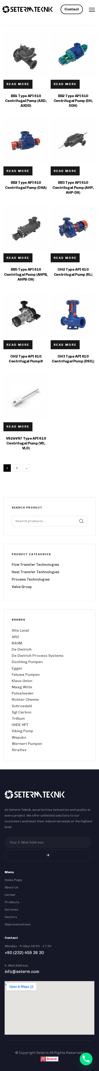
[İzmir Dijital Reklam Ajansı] (49, 1059)
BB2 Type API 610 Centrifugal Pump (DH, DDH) (73, 101)
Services (11, 910)
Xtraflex (19, 750)
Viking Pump (22, 731)
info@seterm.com (22, 971)
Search (81, 521)
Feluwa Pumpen (26, 674)
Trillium (18, 718)
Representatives (18, 924)
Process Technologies (31, 579)
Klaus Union (22, 681)
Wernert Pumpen (27, 743)
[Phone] (86, 1059)
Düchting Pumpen (27, 662)
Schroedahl (22, 706)
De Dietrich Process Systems (38, 655)
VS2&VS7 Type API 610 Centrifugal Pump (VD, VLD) (26, 443)
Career (10, 895)
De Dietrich (22, 649)
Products (12, 902)
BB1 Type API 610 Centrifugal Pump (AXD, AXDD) (26, 101)
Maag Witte (22, 687)
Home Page (13, 880)
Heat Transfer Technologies (35, 572)
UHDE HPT (20, 724)
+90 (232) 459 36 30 (24, 952)
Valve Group (22, 587)
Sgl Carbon (21, 712)
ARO (15, 637)
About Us (11, 887)
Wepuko (19, 737)
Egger (17, 668)
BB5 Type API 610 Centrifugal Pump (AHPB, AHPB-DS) (26, 274)
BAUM (17, 643)
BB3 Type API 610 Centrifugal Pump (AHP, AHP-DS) (73, 187)
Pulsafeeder (23, 693)
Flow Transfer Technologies (35, 565)
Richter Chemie (25, 699)
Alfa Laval (20, 630)
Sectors (11, 917)
